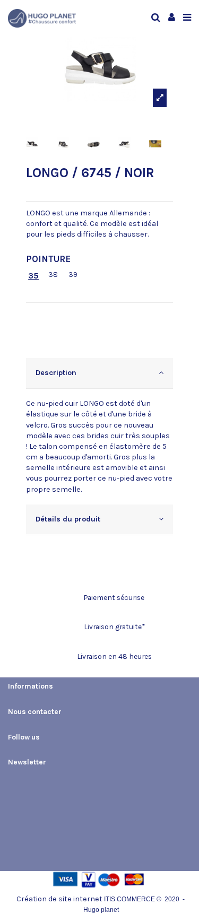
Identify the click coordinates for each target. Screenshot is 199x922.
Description (56, 372)
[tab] (99, 373)
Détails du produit (68, 519)
